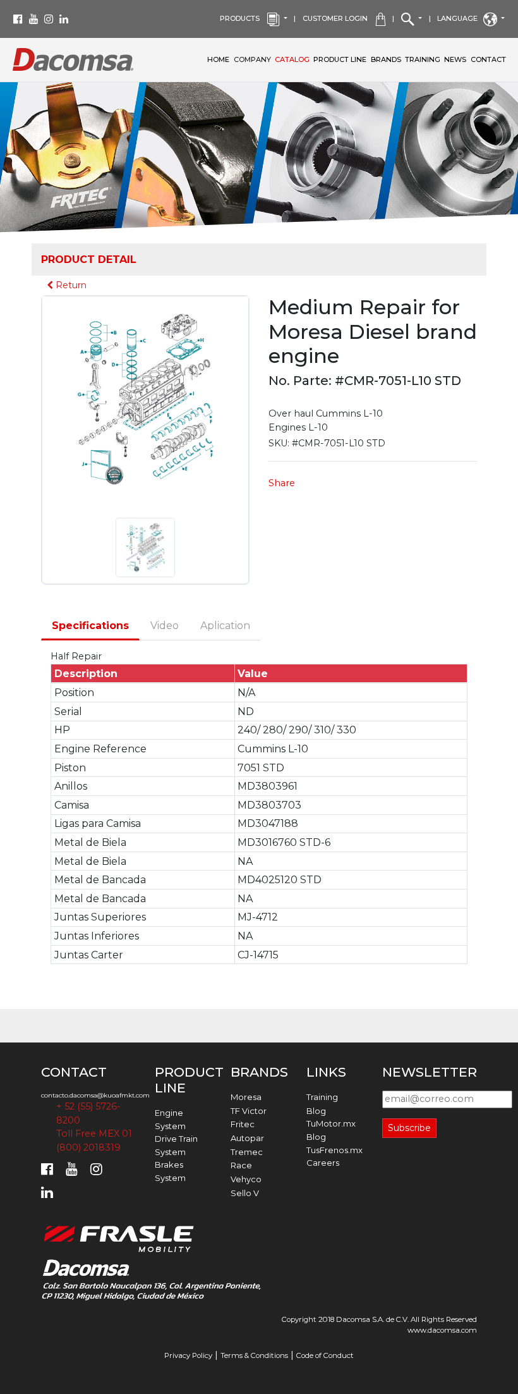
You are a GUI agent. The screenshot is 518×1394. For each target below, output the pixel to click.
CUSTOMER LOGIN (339, 18)
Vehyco (246, 1179)
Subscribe (409, 1128)
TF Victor (249, 1111)
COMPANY (253, 59)
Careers (322, 1163)
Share (281, 483)
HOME (218, 59)
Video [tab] (164, 626)
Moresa (246, 1097)
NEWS (455, 59)
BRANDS (386, 59)
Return (70, 285)
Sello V (245, 1193)
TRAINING (422, 59)
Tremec (247, 1152)
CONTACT (488, 59)
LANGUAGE (460, 18)
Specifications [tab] (90, 626)
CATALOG (292, 59)
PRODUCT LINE (339, 59)
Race (241, 1165)
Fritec (243, 1124)
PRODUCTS (243, 18)
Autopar (247, 1138)
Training (322, 1097)
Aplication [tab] (225, 626)
